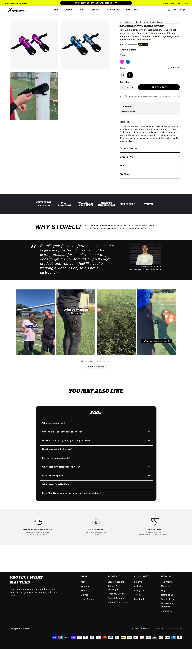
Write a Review (99, 367)
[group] (96, 3)
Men (83, 581)
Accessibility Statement (141, 628)
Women (85, 586)
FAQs (122, 165)
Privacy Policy (168, 599)
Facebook (139, 599)
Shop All (129, 22)
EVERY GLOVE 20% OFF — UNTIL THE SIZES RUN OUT (96, 3)
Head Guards (88, 599)
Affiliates (138, 586)
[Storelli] (17, 10)
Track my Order (115, 593)
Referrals (139, 581)
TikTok (137, 594)
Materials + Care (127, 157)
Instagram (139, 590)
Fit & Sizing (125, 174)
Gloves (84, 594)
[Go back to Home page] (120, 22)
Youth (84, 590)
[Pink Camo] (122, 62)
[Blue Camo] (128, 62)
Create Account (115, 581)
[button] (169, 10)
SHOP (84, 576)
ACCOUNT (113, 576)
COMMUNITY (141, 576)
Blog (163, 590)
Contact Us (166, 611)
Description (125, 122)
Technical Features (128, 148)
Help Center (158, 533)
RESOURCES (167, 576)
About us (165, 586)
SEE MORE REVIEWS (129, 111)
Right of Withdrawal (117, 602)
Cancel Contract (116, 598)
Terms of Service (175, 628)
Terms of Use (168, 594)
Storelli (26, 629)
